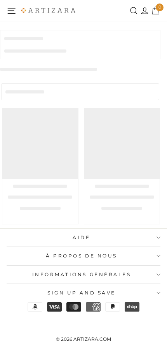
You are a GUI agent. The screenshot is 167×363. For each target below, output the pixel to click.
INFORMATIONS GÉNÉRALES (81, 274)
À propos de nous (81, 256)
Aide (81, 237)
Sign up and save (81, 293)
